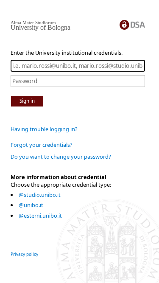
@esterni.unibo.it (40, 215)
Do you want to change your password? (61, 156)
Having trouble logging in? (44, 129)
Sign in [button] (27, 101)
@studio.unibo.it (40, 195)
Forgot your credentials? (42, 145)
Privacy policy (24, 254)
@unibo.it (31, 205)
